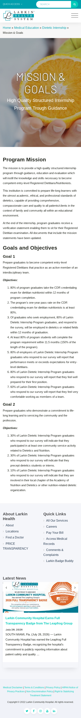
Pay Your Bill (54, 532)
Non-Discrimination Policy (39, 691)
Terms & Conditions (34, 687)
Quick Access (11, 4)
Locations (12, 531)
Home (7, 27)
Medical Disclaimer (13, 687)
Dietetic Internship (54, 27)
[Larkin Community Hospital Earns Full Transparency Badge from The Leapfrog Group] (40, 597)
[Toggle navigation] (74, 15)
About (10, 525)
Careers (51, 526)
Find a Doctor (15, 537)
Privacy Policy (53, 687)
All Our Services (57, 520)
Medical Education (26, 27)
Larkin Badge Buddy (59, 561)
